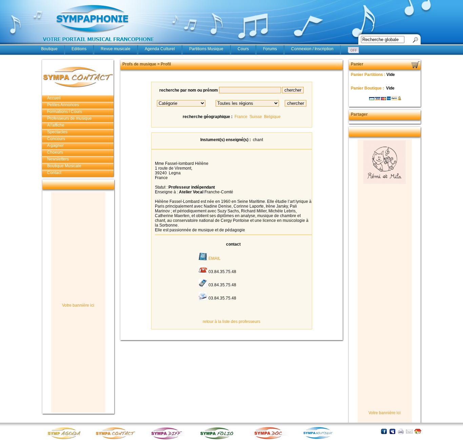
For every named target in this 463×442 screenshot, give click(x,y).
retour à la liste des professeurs (231, 321)
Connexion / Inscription (312, 48)
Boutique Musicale (64, 166)
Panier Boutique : (368, 88)
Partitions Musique (206, 48)
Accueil (54, 98)
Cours (243, 48)
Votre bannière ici (78, 305)
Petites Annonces (63, 104)
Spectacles (57, 132)
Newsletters (58, 159)
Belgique (272, 116)
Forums (270, 48)
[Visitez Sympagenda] (66, 439)
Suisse (255, 116)
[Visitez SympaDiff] (168, 439)
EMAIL (214, 258)
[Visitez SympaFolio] (219, 439)
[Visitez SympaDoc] (269, 438)
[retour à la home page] (98, 44)
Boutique (49, 48)
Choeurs (55, 152)
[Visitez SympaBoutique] (320, 439)
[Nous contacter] (409, 431)
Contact (54, 172)
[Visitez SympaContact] (117, 439)
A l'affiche (55, 125)
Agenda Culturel (160, 48)
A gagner (55, 145)
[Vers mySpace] (392, 431)
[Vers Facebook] (384, 431)
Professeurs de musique (69, 118)
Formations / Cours (64, 111)
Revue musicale (115, 48)
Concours (56, 138)
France (241, 116)
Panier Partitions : (368, 74)
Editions (79, 48)
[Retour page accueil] (418, 431)
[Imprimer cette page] (401, 431)
